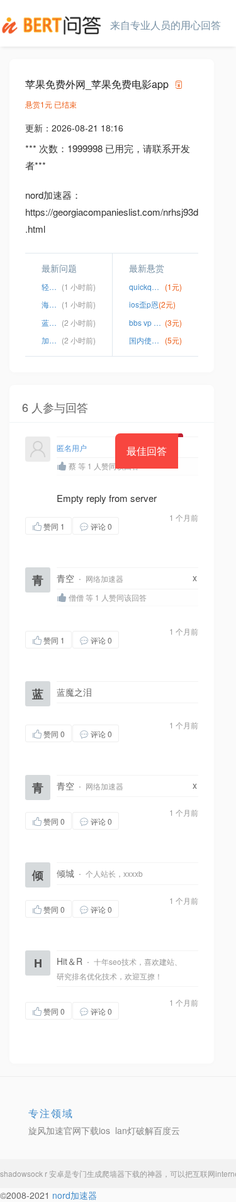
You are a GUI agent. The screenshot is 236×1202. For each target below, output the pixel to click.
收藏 (144, 525)
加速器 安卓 (52, 340)
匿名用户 (72, 447)
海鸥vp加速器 (52, 304)
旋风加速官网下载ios (69, 1130)
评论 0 (101, 526)
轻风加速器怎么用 (52, 286)
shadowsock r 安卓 (32, 1173)
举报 (50, 543)
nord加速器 (74, 1195)
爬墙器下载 (121, 1173)
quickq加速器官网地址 (147, 286)
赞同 (54, 526)
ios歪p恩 (144, 304)
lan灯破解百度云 (147, 1130)
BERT (53, 25)
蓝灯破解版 (52, 322)
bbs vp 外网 (147, 322)
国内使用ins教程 (147, 340)
